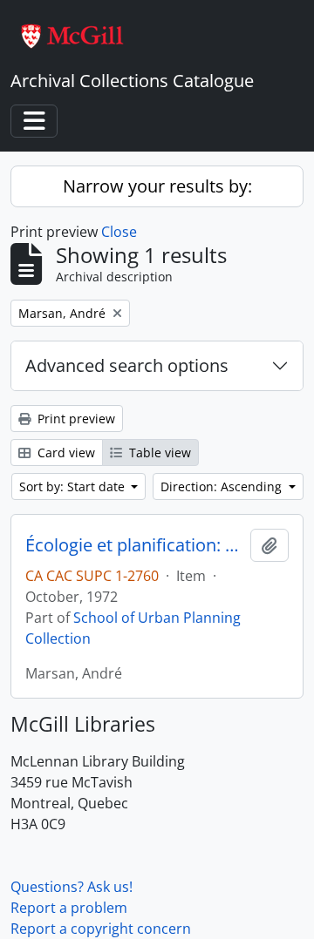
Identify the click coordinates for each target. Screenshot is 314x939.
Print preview (74, 418)
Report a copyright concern (100, 928)
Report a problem (68, 907)
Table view (158, 452)
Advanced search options (127, 365)
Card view (64, 452)
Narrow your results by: (157, 186)
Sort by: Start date (73, 486)
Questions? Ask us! (71, 886)
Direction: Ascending (222, 486)
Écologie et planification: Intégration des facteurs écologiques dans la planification (134, 545)
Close (119, 231)
